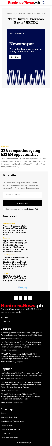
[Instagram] (20, 298)
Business (5, 146)
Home (9, 14)
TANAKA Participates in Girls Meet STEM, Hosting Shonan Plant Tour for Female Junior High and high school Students (15, 263)
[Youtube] (30, 298)
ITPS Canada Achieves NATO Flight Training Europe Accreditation (14, 278)
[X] (25, 298)
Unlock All (22, 203)
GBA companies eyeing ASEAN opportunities (20, 152)
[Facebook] (16, 298)
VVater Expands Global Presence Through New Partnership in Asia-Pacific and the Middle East (15, 230)
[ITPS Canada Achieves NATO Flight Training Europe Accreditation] (36, 277)
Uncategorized (9, 223)
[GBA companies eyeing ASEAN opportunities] (24, 116)
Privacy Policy (34, 209)
